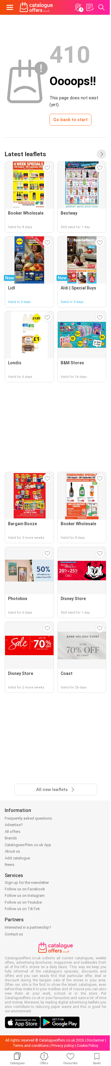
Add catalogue (17, 858)
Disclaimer (95, 1040)
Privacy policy (63, 1046)
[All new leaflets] (101, 154)
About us (12, 851)
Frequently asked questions (28, 818)
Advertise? (14, 825)
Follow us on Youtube (23, 902)
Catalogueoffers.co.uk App (28, 845)
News (10, 864)
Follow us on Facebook (25, 889)
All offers (12, 831)
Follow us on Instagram (25, 895)
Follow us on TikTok (22, 909)
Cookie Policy (87, 1046)
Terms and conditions (31, 1046)
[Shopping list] (89, 7)
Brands (11, 838)
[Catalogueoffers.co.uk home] (36, 7)
